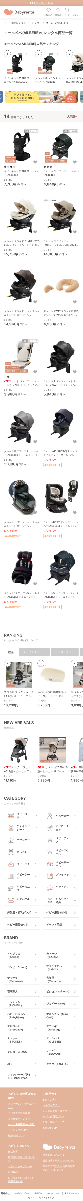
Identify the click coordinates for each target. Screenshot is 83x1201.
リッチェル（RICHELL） (15, 1003)
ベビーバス (23, 864)
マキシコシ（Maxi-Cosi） (57, 1015)
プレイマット (62, 876)
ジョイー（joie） (56, 1003)
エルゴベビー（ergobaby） (15, 1027)
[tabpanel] (41, 97)
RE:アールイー (72, 1193)
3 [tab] (46, 106)
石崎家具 (12, 991)
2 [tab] (41, 106)
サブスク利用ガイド (53, 1116)
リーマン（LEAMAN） (54, 1052)
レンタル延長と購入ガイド (57, 1110)
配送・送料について (53, 1122)
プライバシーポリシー (20, 1166)
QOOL (31, 1197)
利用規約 (13, 1172)
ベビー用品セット (17, 924)
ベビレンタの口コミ (19, 1129)
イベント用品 (54, 924)
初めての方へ (50, 1099)
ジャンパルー (23, 900)
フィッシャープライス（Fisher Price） (19, 1076)
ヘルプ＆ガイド (51, 1105)
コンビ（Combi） (18, 967)
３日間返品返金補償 (19, 1113)
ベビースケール (62, 852)
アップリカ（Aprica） (14, 955)
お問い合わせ (50, 1127)
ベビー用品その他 (56, 912)
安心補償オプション (19, 1118)
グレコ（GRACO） (18, 1051)
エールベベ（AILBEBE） (54, 1040)
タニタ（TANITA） (57, 1064)
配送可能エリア (16, 1135)
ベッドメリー (62, 888)
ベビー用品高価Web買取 (21, 1124)
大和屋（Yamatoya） (55, 979)
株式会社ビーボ (22, 1193)
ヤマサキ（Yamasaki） (15, 979)
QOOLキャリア (46, 1197)
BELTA (38, 1193)
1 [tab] (37, 106)
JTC (9, 1064)
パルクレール (53, 1193)
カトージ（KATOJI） (53, 955)
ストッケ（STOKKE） (15, 1040)
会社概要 (13, 1151)
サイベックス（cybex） (54, 967)
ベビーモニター (23, 888)
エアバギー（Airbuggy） (54, 1027)
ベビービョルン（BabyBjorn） (16, 1015)
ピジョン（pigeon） (58, 991)
